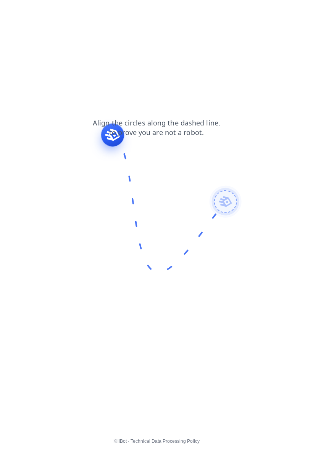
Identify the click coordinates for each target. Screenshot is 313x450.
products (36, 11)
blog (82, 11)
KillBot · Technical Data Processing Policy (156, 441)
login (62, 11)
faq (100, 11)
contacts (171, 11)
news (145, 11)
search (121, 11)
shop (11, 11)
